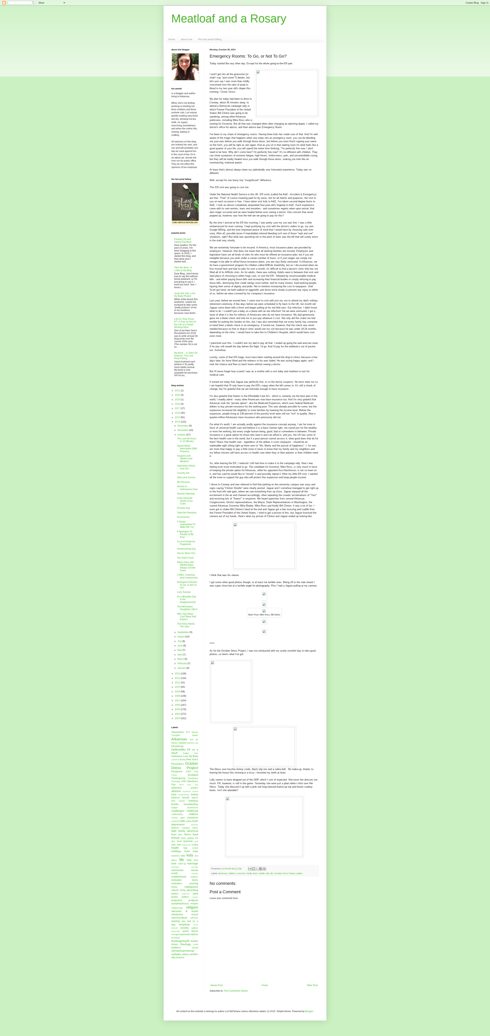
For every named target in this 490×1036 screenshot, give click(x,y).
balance (175, 797)
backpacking (183, 795)
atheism (176, 791)
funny (183, 838)
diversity (194, 825)
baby (173, 794)
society (184, 927)
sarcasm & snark (184, 911)
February (182, 663)
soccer (174, 928)
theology (185, 944)
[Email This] (250, 869)
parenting (192, 890)
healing (195, 844)
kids (268, 873)
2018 (178, 404)
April (180, 654)
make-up (182, 863)
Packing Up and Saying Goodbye (183, 240)
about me (186, 39)
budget (174, 807)
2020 (178, 395)
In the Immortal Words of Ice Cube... (185, 501)
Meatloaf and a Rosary (228, 18)
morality (194, 873)
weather (194, 954)
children (232, 873)
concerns (241, 873)
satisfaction (177, 914)
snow (196, 925)
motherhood (178, 876)
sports (185, 931)
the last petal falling (209, 39)
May (179, 650)
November (183, 430)
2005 (178, 709)
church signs (178, 818)
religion (192, 907)
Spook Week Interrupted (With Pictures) (187, 449)
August (181, 636)
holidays (176, 851)
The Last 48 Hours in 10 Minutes (186, 440)
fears (255, 873)
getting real (192, 838)
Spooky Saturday (186, 493)
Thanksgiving (178, 778)
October (181, 434)
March (181, 659)
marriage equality (184, 867)
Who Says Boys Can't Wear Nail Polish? (186, 617)
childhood (192, 810)
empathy (186, 828)
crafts (181, 820)
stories (194, 931)
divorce (175, 827)
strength (175, 934)
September (183, 632)
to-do (195, 944)
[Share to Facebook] (261, 869)
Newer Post (217, 985)
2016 (178, 413)
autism (195, 791)
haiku (173, 844)
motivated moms (184, 880)
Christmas (177, 746)
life (272, 873)
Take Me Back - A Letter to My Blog (183, 269)
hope (195, 851)
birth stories (178, 801)
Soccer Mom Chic (186, 553)
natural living (178, 890)
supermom (185, 934)
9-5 (188, 732)
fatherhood (192, 831)
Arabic (195, 735)
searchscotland (179, 917)
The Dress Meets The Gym (186, 625)
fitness (187, 834)
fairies (195, 828)
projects (193, 900)
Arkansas (222, 873)
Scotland (193, 774)
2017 (178, 408)
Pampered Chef (181, 771)
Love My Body (190, 756)
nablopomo (191, 886)
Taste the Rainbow (186, 512)
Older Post (312, 985)
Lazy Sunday (184, 592)
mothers (194, 877)
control (174, 821)
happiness (186, 845)
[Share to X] (257, 869)
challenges (177, 810)
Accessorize (183, 517)
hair (179, 844)
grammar (188, 841)
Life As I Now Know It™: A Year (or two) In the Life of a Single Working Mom (185, 323)
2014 (178, 421)
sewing (175, 921)
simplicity (184, 924)
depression (178, 824)
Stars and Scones (186, 477)
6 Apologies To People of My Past (185, 534)
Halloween (177, 756)
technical (175, 937)
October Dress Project (284, 873)
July (179, 641)
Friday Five (190, 753)
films (180, 834)
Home (265, 985)
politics (299, 873)
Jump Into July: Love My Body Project (184, 294)
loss (196, 860)
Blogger (309, 1011)
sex (183, 921)
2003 (178, 718)
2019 (178, 399)
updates (176, 954)
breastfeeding (191, 804)
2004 (178, 714)
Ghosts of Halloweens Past (187, 487)
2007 (178, 700)
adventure (176, 787)
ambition (194, 788)
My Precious (183, 482)
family (249, 873)
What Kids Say (188, 785)
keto (183, 855)
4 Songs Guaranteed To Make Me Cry (186, 524)
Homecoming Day (186, 548)
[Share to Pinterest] (264, 869)
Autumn (183, 743)
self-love (194, 918)
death (195, 821)
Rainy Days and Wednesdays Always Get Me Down (186, 566)
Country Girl (183, 473)
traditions (176, 947)
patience (185, 894)
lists (189, 859)
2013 (178, 673)
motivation (176, 883)
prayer (195, 897)
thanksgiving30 (180, 940)
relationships (177, 908)
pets (195, 893)
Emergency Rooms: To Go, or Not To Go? (187, 585)
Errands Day (183, 508)
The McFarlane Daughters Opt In (187, 608)
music (174, 887)
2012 (178, 678)
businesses (192, 807)
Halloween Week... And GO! (187, 467)
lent (196, 856)
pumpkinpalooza (180, 903)
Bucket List (192, 743)
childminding (177, 814)
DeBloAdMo (178, 749)
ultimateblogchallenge (182, 951)
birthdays (193, 800)
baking (194, 794)
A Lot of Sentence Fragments (186, 543)
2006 (178, 705)
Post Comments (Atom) (236, 991)
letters (174, 860)
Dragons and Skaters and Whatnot (184, 458)
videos (185, 954)
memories (177, 870)
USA (183, 781)
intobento (175, 856)
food (195, 834)
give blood (176, 841)
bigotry (195, 797)
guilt (196, 841)
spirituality (175, 931)
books (175, 804)
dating (188, 821)
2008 (178, 696)
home (171, 39)
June (180, 645)
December (183, 425)
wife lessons (177, 957)
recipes (194, 903)
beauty (185, 797)
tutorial (195, 947)
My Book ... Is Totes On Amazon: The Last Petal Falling (186, 356)
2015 (178, 417)
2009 (178, 691)
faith (173, 830)
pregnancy (176, 900)
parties (174, 893)
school (194, 914)
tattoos (194, 934)
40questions (177, 732)
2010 (178, 687)
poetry (174, 897)
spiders (194, 928)
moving (193, 883)
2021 (178, 390)
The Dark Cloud (185, 557)
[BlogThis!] (253, 869)
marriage (192, 863)
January (181, 668)
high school (191, 848)
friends (175, 837)
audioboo (187, 791)
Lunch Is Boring (178, 759)
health (262, 873)
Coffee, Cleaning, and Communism (187, 576)
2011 (178, 682)
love (173, 863)
